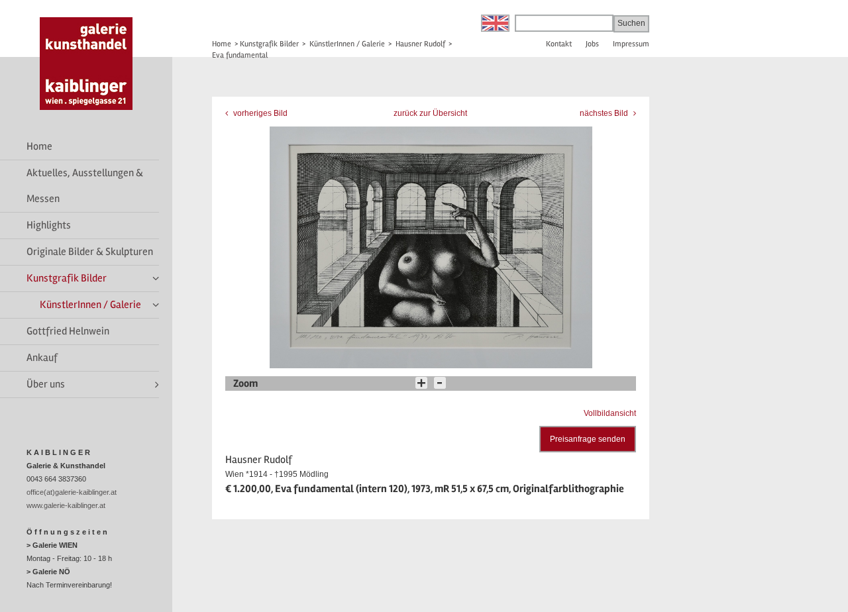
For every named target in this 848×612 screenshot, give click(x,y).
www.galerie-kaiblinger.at (65, 505)
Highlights (48, 225)
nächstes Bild (605, 113)
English (495, 23)
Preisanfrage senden (587, 439)
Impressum (631, 44)
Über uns (45, 384)
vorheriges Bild (259, 113)
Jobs (592, 44)
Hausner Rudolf (420, 44)
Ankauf (42, 357)
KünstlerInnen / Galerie (90, 304)
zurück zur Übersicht (430, 113)
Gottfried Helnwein (67, 331)
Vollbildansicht (610, 413)
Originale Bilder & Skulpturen (89, 251)
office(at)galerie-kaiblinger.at (71, 492)
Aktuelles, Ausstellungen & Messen (84, 185)
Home (39, 146)
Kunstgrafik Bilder (66, 278)
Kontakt (559, 44)
